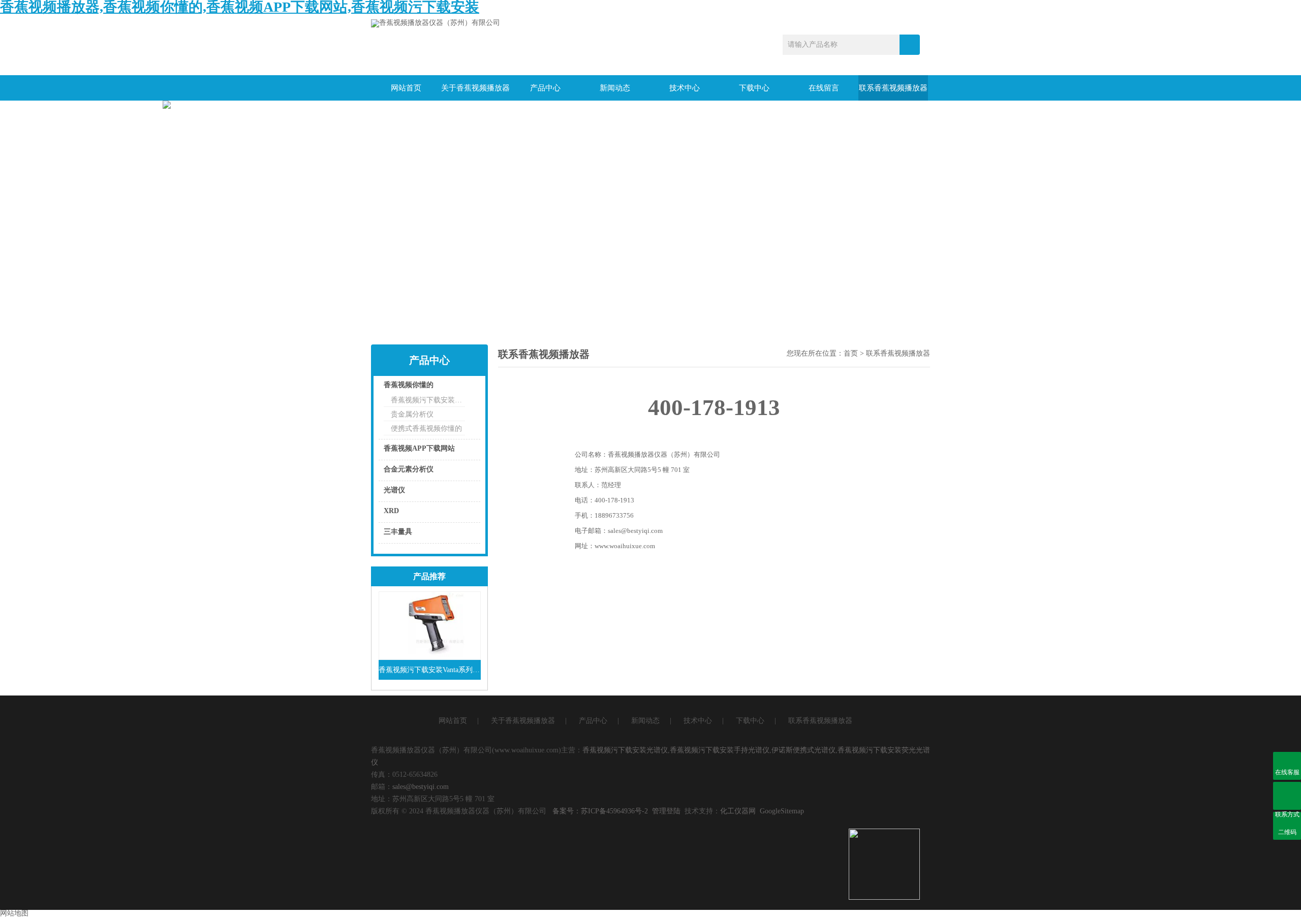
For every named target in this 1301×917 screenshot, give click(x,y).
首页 (851, 353)
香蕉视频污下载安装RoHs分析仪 (428, 400)
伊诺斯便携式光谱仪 (803, 750)
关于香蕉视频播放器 (475, 88)
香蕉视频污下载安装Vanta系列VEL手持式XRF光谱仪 (430, 670)
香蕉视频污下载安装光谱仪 (625, 750)
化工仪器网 (738, 811)
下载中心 (754, 88)
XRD (391, 511)
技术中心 (684, 88)
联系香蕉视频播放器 (893, 88)
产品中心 (545, 88)
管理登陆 (666, 811)
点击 (460, 387)
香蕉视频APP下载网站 (419, 448)
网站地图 (14, 913)
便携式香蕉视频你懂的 (426, 428)
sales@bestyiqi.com (420, 786)
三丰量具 (398, 531)
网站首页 (406, 88)
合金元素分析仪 (408, 469)
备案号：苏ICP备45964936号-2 (600, 811)
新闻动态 (615, 88)
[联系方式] (1287, 796)
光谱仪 (394, 490)
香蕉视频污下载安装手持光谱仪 (719, 750)
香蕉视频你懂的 (408, 385)
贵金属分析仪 (412, 414)
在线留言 (824, 88)
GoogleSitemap (782, 811)
